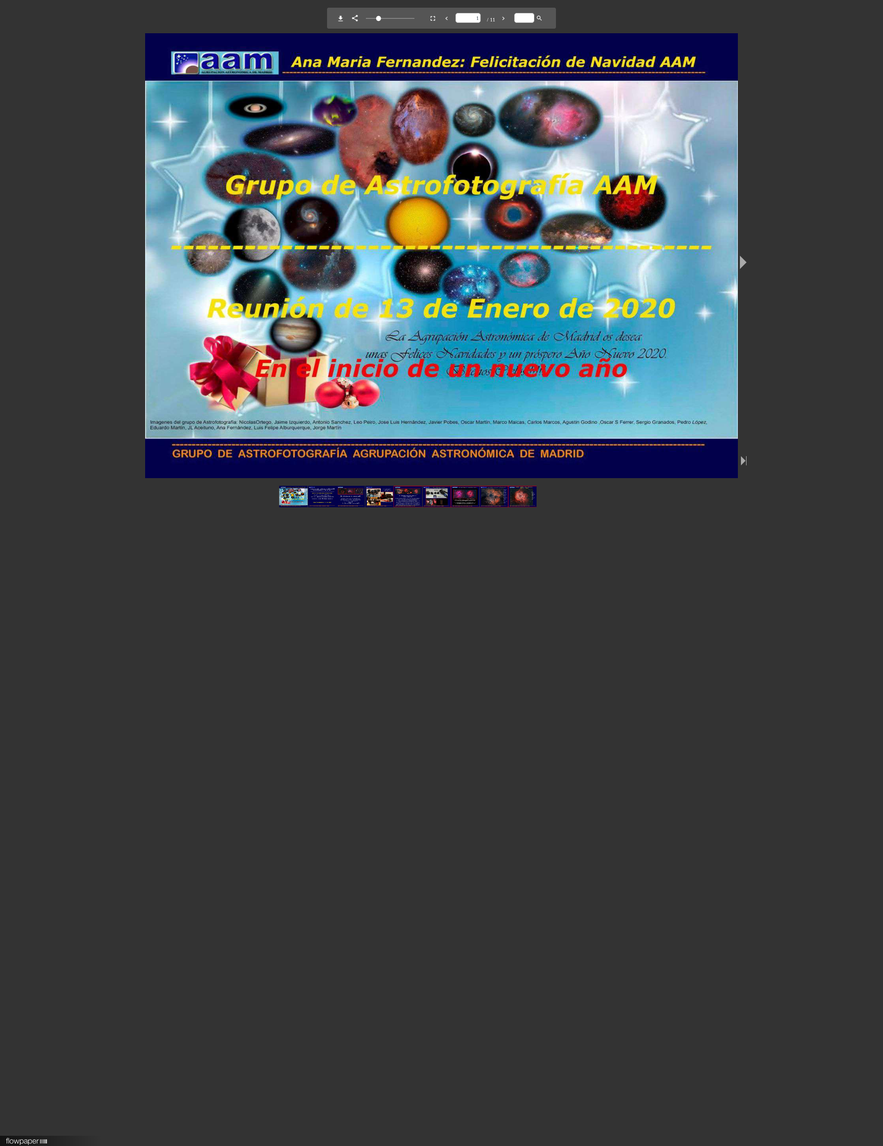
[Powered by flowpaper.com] (27, 1138)
